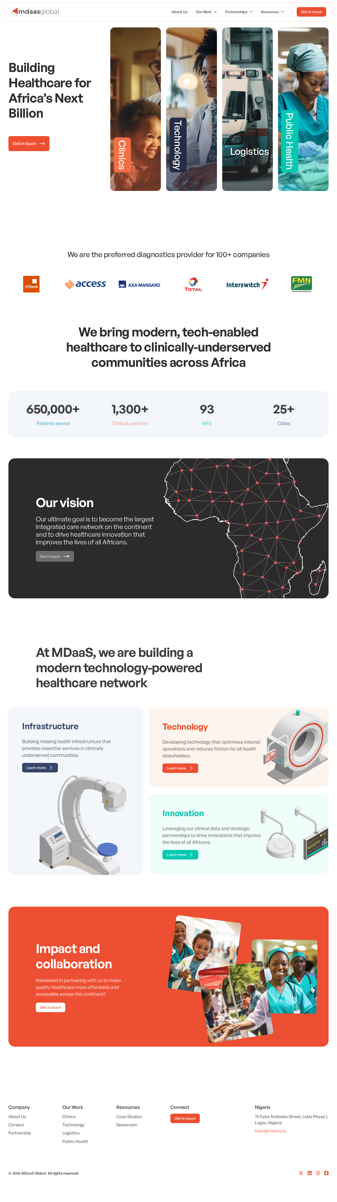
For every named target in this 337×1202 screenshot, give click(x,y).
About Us (179, 11)
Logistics (71, 1133)
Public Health (75, 1141)
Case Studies (129, 1116)
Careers (16, 1124)
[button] (206, 11)
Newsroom (126, 1124)
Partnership (19, 1133)
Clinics (69, 1116)
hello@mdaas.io (270, 1130)
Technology (73, 1124)
